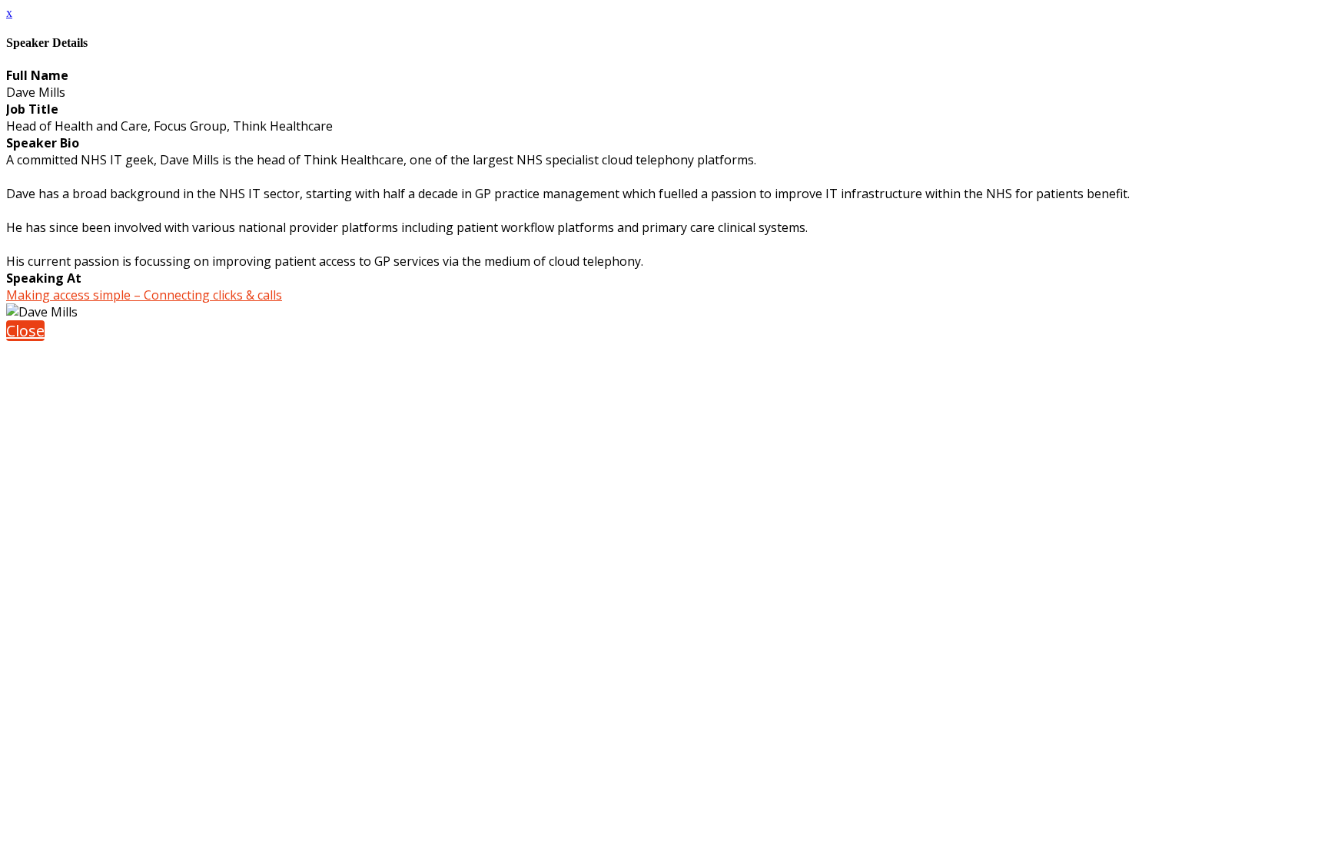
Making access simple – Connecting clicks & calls (144, 295)
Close (25, 330)
